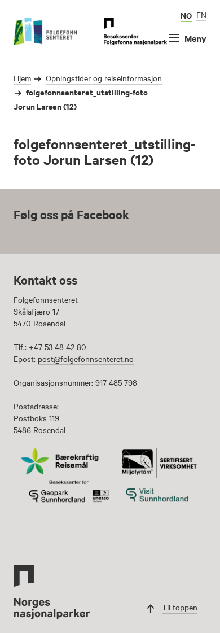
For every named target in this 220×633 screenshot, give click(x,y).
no (186, 15)
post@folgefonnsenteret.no (86, 358)
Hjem (22, 78)
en (201, 14)
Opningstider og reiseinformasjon (104, 78)
